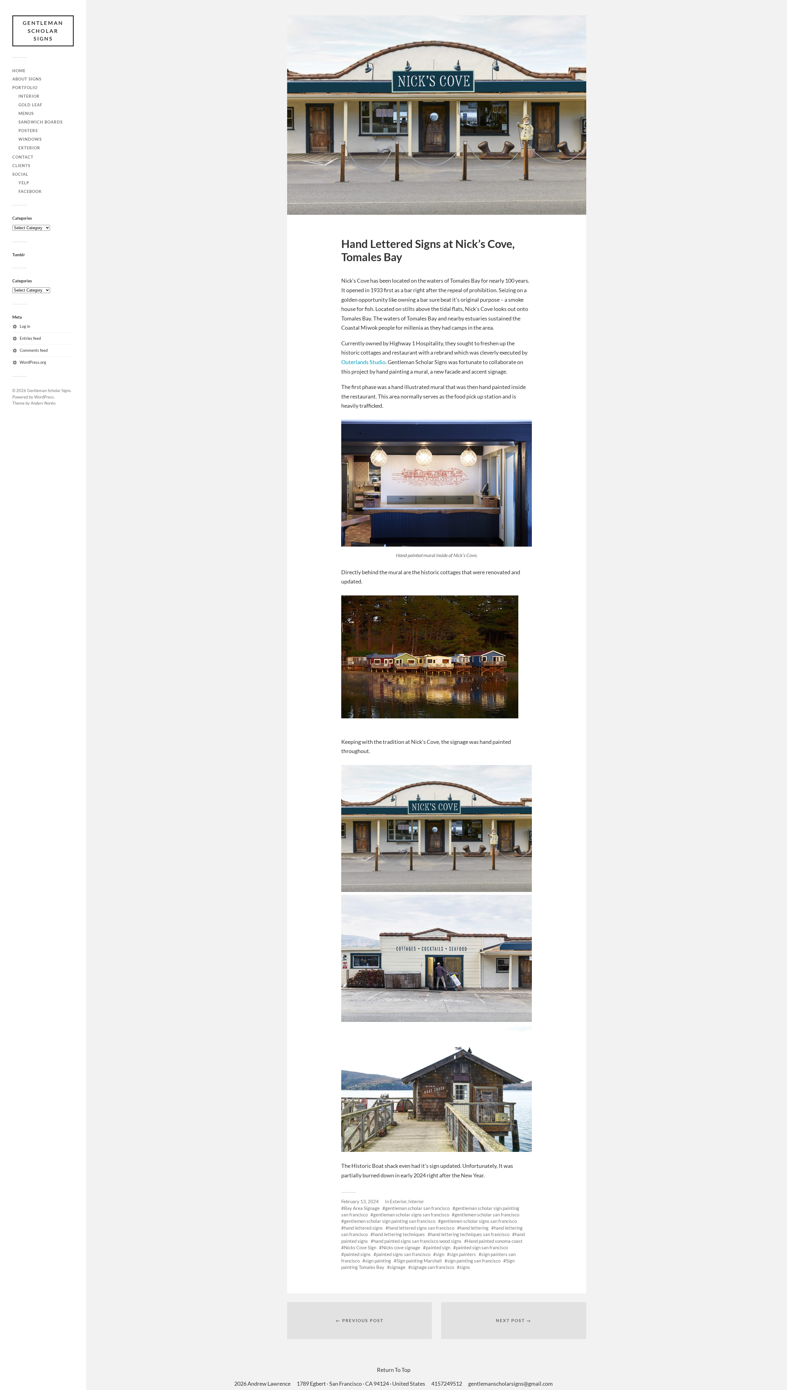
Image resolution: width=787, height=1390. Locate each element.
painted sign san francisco (482, 1247)
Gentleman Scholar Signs (43, 31)
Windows (30, 139)
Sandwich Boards (40, 122)
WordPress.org (33, 362)
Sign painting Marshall (419, 1260)
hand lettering (474, 1228)
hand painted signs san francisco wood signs (417, 1241)
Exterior (29, 147)
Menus (26, 113)
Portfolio (25, 87)
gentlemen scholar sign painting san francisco (389, 1221)
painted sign (438, 1247)
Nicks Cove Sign (360, 1247)
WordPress (44, 397)
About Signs (27, 79)
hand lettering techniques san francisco (469, 1234)
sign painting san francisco (473, 1260)
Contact (23, 157)
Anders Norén (43, 403)
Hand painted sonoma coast (495, 1241)
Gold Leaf (30, 104)
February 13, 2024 (360, 1201)
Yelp (23, 182)
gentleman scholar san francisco (417, 1208)
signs (465, 1267)
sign (440, 1254)
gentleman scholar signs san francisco (411, 1214)
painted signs (357, 1254)
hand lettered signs (363, 1228)
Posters (28, 130)
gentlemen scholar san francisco (487, 1214)
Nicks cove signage (401, 1247)
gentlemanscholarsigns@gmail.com (510, 1383)
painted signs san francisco (403, 1254)
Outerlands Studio (363, 362)
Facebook (30, 191)
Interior (29, 96)
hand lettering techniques (399, 1234)
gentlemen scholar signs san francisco (479, 1221)
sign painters (463, 1254)
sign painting (378, 1260)
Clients (21, 165)
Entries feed (30, 338)
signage (397, 1267)
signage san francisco (432, 1267)
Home (19, 70)
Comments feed (34, 350)
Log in (25, 326)
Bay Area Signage (362, 1208)
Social (20, 174)
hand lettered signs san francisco (421, 1228)
